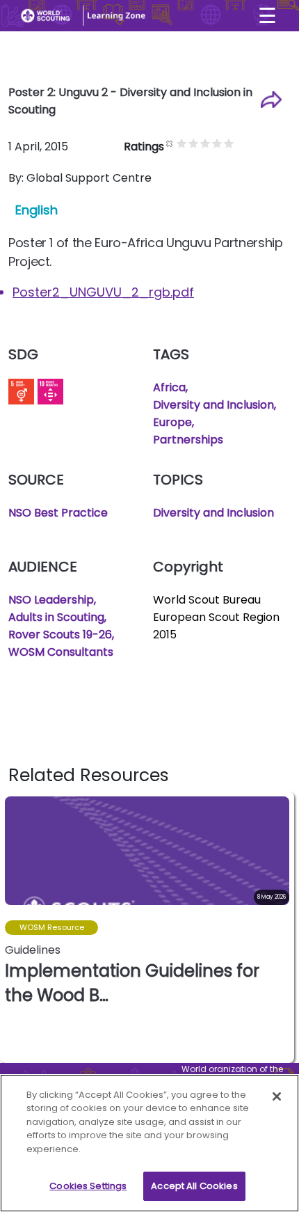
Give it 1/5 (182, 143)
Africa (169, 387)
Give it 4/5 (217, 143)
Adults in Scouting (56, 617)
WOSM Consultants (60, 652)
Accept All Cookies (194, 1186)
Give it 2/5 (194, 143)
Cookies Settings (88, 1186)
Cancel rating (170, 143)
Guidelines (32, 950)
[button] (282, 927)
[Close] (276, 1096)
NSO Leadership (51, 600)
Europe (172, 422)
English (36, 210)
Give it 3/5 (205, 143)
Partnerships (188, 440)
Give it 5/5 (229, 143)
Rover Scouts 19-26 (60, 635)
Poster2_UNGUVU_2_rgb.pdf (103, 292)
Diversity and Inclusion (213, 405)
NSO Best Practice (58, 513)
